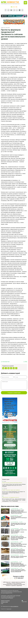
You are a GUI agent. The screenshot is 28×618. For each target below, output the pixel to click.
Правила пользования (5, 600)
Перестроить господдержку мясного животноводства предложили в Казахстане (12, 497)
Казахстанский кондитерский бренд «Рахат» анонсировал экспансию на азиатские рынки (12, 482)
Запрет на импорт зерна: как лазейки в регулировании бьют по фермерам (11, 490)
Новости (3, 27)
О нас (2, 603)
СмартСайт (9, 608)
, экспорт (7, 27)
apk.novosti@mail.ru (14, 606)
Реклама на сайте (4, 602)
